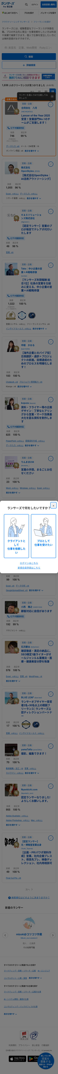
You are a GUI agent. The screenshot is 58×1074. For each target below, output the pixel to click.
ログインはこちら (29, 563)
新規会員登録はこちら (29, 567)
